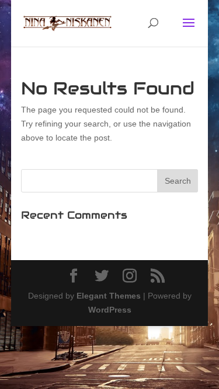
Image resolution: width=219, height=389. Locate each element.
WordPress (109, 309)
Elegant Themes (109, 295)
